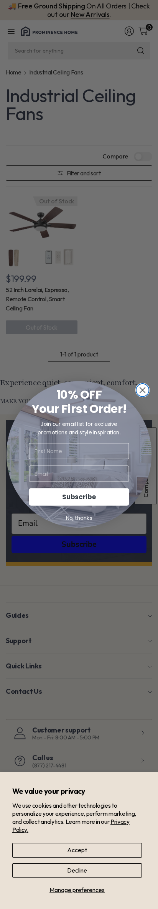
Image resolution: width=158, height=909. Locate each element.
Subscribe (79, 497)
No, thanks (79, 518)
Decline (77, 870)
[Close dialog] (142, 390)
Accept (77, 850)
